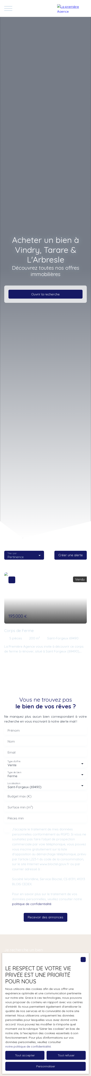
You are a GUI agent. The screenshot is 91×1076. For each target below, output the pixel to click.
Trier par (12, 553)
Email (11, 752)
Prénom (14, 730)
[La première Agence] (72, 8)
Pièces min (16, 818)
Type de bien (14, 772)
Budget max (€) (20, 796)
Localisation (13, 783)
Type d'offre (14, 761)
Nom (11, 741)
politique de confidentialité (31, 904)
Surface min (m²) (20, 807)
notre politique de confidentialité (28, 1046)
